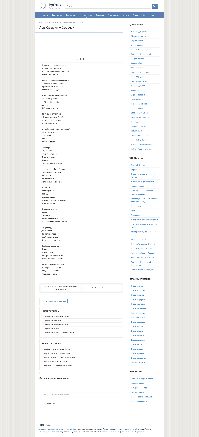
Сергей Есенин (137, 41)
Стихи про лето (137, 335)
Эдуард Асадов (137, 108)
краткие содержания (68, 429)
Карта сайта (140, 432)
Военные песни (137, 383)
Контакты (104, 432)
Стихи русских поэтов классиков (54, 301)
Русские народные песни (142, 379)
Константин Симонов (140, 117)
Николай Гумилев (138, 140)
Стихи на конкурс (138, 358)
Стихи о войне (137, 349)
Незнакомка (136, 206)
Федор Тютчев (137, 59)
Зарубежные (57, 15)
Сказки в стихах (138, 362)
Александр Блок (138, 86)
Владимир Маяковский (141, 54)
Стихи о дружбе (138, 304)
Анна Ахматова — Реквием (142, 257)
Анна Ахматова (137, 68)
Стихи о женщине (138, 308)
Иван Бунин (136, 122)
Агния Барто (136, 90)
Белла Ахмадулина (139, 135)
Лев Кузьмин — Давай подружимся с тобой (59, 332)
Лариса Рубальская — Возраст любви (57, 353)
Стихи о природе (138, 299)
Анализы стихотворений (48, 429)
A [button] (77, 59)
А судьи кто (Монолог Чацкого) (144, 220)
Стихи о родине (137, 353)
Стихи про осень (138, 322)
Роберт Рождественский (141, 149)
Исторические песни (140, 388)
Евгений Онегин (138, 165)
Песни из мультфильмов (141, 397)
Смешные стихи (138, 340)
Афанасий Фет (137, 63)
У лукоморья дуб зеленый (142, 182)
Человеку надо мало (140, 239)
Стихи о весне (137, 331)
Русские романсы (138, 392)
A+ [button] (84, 59)
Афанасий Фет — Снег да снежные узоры (58, 365)
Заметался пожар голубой (142, 270)
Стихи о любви (137, 286)
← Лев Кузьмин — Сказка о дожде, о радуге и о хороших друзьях (61, 288)
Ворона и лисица (138, 186)
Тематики (100, 15)
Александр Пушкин (139, 32)
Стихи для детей (138, 290)
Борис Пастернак (138, 95)
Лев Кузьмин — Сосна (51, 328)
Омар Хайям (136, 131)
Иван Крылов (137, 45)
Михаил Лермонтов (139, 36)
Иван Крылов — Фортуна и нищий (55, 361)
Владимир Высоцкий (140, 72)
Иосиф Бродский (138, 77)
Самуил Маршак (138, 99)
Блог (144, 15)
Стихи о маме (137, 344)
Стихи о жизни (137, 295)
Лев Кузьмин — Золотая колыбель (56, 324)
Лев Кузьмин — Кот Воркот (53, 320)
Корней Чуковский (139, 104)
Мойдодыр (136, 210)
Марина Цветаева (139, 81)
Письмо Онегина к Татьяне (143, 248)
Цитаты (126, 15)
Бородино (135, 170)
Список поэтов (86, 15)
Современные (71, 15)
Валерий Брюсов (138, 126)
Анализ (135, 15)
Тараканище (136, 215)
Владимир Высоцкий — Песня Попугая (57, 349)
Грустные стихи (138, 317)
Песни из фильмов (139, 401)
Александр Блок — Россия (142, 253)
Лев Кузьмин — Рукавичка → (102, 288)
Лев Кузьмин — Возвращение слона (56, 316)
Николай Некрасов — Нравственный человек (59, 357)
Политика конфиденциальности (121, 432)
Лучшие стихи (113, 15)
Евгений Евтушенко (139, 113)
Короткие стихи (138, 313)
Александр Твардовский (141, 144)
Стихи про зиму (137, 326)
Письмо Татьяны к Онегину (143, 244)
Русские (44, 15)
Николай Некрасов (139, 50)
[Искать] (155, 6)
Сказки (153, 15)
